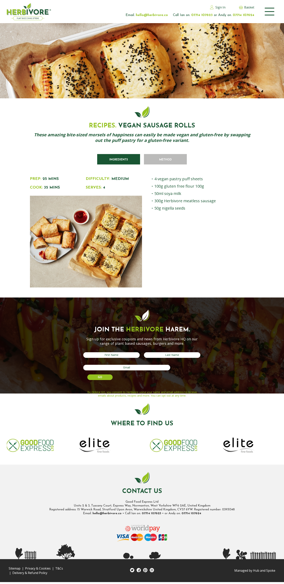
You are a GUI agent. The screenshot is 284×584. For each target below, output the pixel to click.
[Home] (29, 11)
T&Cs (59, 568)
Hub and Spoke (264, 570)
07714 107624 (191, 513)
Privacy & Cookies (38, 568)
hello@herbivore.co (107, 513)
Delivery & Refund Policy (29, 573)
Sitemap (14, 568)
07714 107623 (151, 513)
